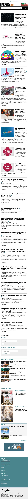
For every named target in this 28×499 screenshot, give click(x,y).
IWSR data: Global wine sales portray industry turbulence (20, 70)
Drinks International (4, 483)
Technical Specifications (5, 463)
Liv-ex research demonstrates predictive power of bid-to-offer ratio (20, 35)
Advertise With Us (5, 460)
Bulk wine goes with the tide (20, 128)
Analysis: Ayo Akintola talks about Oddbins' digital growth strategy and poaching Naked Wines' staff (12, 220)
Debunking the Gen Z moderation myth (20, 52)
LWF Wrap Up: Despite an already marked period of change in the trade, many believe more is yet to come (14, 268)
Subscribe (5, 353)
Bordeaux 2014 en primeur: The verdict (11, 323)
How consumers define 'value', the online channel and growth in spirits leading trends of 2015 (13, 251)
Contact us (3, 459)
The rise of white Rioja (14, 431)
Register (2, 467)
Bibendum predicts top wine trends (20, 110)
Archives (2, 477)
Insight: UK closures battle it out (9, 208)
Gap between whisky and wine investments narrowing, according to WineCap (21, 16)
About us (3, 458)
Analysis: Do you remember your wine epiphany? (14, 295)
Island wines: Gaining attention (16, 426)
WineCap (21, 22)
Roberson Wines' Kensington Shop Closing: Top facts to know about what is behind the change (13, 233)
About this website (5, 464)
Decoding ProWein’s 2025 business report (20, 87)
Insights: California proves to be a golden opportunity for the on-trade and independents (13, 180)
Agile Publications (5, 479)
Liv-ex (25, 42)
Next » (7, 335)
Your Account (4, 475)
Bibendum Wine (18, 115)
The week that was (20, 148)
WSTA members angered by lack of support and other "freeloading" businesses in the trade (13, 309)
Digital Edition (3, 470)
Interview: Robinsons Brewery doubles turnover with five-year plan (13, 194)
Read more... (4, 28)
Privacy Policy (3, 473)
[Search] (20, 8)
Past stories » (24, 440)
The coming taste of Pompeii (15, 435)
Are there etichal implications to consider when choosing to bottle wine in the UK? (13, 283)
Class (2, 485)
